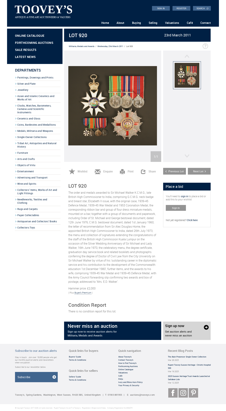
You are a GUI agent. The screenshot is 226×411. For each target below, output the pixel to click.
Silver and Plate (26, 83)
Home (105, 23)
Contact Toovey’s (125, 360)
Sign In (176, 208)
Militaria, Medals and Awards (81, 46)
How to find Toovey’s (127, 363)
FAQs (120, 379)
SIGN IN (161, 8)
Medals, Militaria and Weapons (35, 131)
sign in (184, 196)
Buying (136, 23)
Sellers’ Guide (75, 376)
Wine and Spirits (26, 183)
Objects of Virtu (26, 165)
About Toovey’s (125, 356)
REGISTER (181, 8)
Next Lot (198, 171)
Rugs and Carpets (27, 209)
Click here (192, 220)
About (120, 23)
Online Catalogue (29, 36)
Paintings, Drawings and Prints (35, 77)
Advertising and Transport (32, 177)
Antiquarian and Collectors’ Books (37, 221)
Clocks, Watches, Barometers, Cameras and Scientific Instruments (34, 109)
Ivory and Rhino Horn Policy (130, 382)
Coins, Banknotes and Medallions (36, 124)
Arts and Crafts (26, 159)
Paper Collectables (28, 215)
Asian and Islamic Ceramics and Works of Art (35, 97)
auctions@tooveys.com (142, 394)
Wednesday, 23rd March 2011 (110, 46)
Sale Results (26, 50)
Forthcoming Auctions (34, 43)
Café (190, 23)
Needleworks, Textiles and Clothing (32, 201)
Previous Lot (176, 171)
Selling (153, 23)
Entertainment (25, 171)
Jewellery (22, 90)
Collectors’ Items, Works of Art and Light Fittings (37, 191)
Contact (205, 23)
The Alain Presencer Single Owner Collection (187, 356)
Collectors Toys (26, 227)
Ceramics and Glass (28, 118)
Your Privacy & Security (128, 385)
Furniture (22, 152)
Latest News (25, 57)
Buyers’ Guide (75, 356)
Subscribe (23, 377)
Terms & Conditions (77, 360)
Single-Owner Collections (32, 137)
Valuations (172, 23)
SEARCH (203, 8)
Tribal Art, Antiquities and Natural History (37, 145)
